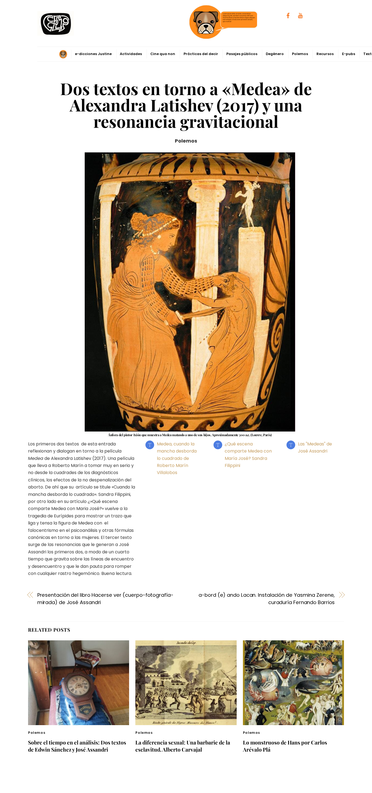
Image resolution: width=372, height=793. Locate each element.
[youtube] (300, 15)
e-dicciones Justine (93, 54)
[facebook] (288, 15)
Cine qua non (162, 54)
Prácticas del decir (201, 54)
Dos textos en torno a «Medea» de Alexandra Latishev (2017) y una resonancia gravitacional (186, 104)
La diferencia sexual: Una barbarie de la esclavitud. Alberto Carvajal (182, 746)
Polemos (300, 54)
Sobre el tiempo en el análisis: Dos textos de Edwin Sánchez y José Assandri (77, 746)
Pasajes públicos (241, 54)
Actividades (131, 54)
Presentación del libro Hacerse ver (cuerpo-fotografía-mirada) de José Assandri (105, 598)
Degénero (275, 54)
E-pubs (348, 54)
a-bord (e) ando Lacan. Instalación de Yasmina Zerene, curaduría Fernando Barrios (267, 598)
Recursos (325, 54)
